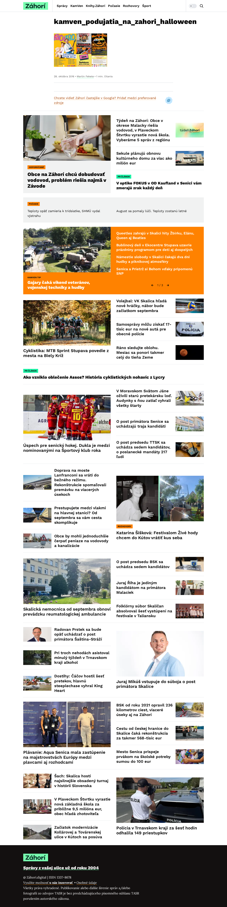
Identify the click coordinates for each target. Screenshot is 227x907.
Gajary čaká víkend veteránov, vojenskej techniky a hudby (58, 285)
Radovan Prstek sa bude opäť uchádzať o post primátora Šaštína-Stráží (78, 634)
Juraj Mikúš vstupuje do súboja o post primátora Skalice (155, 684)
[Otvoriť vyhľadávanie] (202, 6)
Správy (62, 6)
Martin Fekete (85, 76)
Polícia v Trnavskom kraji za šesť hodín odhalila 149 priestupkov (156, 830)
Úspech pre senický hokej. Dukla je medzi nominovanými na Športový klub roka (66, 448)
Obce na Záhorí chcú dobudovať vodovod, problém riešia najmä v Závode (66, 180)
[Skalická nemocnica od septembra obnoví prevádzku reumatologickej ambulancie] (67, 581)
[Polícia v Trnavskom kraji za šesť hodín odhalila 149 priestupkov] (160, 800)
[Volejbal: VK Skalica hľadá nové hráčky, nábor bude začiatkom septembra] (190, 306)
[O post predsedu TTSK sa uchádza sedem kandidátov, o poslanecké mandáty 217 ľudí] (190, 449)
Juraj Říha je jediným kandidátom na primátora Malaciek (141, 588)
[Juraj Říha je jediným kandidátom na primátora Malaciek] (190, 587)
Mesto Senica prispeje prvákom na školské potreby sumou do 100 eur (143, 756)
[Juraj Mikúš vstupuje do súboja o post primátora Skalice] (160, 653)
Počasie (114, 6)
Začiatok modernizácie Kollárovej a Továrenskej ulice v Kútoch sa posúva (78, 832)
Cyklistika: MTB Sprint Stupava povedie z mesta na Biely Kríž (66, 353)
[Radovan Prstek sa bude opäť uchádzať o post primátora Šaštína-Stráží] (37, 634)
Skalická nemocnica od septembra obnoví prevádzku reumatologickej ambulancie (67, 612)
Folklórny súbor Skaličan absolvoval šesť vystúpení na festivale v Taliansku (144, 611)
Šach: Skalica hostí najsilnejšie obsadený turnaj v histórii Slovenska (81, 781)
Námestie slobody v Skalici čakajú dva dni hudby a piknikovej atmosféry (153, 259)
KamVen (76, 6)
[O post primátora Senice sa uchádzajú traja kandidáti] (190, 424)
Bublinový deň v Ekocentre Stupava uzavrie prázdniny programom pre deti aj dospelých (154, 247)
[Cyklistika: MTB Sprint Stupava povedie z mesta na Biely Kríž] (67, 323)
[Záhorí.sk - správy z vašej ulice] (35, 6)
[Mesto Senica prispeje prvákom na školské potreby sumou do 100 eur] (190, 756)
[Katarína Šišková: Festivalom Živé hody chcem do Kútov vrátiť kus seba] (160, 498)
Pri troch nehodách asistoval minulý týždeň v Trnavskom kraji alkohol (81, 658)
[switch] (193, 6)
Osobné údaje (86, 883)
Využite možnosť (48, 883)
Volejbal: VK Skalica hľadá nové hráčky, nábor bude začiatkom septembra (141, 306)
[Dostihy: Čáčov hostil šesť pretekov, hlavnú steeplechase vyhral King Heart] (37, 683)
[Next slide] (168, 285)
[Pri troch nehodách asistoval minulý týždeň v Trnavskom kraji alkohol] (37, 657)
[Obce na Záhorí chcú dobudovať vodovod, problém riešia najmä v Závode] (67, 138)
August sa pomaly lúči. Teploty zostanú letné (151, 211)
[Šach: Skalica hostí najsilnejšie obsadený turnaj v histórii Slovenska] (37, 781)
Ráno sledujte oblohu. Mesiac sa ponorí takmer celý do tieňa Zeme (140, 353)
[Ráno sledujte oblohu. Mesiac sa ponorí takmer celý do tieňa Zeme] (190, 352)
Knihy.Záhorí (95, 6)
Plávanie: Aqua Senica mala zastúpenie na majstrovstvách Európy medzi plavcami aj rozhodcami (64, 757)
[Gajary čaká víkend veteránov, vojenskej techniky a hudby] (67, 249)
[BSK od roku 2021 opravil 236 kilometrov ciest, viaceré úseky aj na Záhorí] (190, 710)
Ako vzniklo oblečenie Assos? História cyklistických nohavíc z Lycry (94, 377)
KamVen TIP (34, 277)
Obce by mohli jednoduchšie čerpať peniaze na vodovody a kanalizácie (81, 541)
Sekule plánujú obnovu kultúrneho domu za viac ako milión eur (144, 158)
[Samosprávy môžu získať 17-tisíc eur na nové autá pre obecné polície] (190, 329)
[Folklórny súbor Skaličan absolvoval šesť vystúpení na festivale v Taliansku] (190, 611)
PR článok (124, 176)
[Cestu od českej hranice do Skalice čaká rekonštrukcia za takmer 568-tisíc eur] (190, 733)
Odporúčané (36, 167)
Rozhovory (131, 6)
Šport (146, 6)
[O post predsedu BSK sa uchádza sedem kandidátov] (190, 564)
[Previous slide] (152, 285)
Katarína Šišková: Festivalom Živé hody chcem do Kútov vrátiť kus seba (157, 535)
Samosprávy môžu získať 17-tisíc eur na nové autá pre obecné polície (143, 329)
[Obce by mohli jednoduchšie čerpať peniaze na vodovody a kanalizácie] (37, 540)
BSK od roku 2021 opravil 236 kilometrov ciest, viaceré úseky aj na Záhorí (144, 710)
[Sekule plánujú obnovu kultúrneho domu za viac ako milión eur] (190, 158)
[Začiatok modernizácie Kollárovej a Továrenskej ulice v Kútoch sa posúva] (37, 832)
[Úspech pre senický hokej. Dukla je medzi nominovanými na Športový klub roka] (67, 417)
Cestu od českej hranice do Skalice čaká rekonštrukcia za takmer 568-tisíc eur (142, 733)
